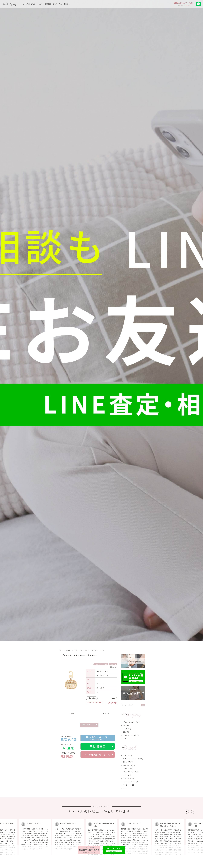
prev (72, 713)
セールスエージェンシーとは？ (33, 4)
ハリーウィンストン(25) (131, 782)
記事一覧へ (86, 724)
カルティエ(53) (128, 768)
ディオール (113, 664)
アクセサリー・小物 (100, 664)
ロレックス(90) (128, 762)
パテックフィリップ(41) (131, 772)
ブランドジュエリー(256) (131, 722)
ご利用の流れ (57, 4)
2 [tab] (102, 638)
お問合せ (67, 4)
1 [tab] (100, 638)
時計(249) (126, 725)
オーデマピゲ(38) (128, 778)
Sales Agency (9, 4)
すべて (125, 738)
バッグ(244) (127, 729)
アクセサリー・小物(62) (131, 735)
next (104, 713)
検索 (143, 705)
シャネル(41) (127, 775)
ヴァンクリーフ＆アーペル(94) (133, 759)
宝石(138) (126, 732)
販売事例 (48, 4)
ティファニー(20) (128, 785)
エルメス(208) (127, 755)
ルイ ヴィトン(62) (129, 765)
